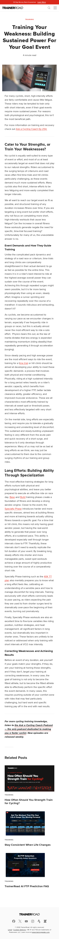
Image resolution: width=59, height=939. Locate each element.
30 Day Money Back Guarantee (29, 2)
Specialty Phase (13, 508)
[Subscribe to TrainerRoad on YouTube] (26, 921)
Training (29, 19)
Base (12, 497)
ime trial (23, 363)
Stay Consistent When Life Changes (28, 844)
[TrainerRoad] (12, 8)
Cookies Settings (19, 930)
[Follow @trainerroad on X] (20, 921)
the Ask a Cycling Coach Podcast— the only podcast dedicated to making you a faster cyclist (29, 729)
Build (23, 497)
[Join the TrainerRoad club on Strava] (39, 921)
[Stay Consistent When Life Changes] (29, 823)
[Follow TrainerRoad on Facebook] (13, 921)
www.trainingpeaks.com (41, 932)
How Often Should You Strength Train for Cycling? (29, 801)
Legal (10, 930)
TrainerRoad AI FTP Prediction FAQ (27, 886)
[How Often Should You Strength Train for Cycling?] (29, 778)
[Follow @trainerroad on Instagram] (32, 921)
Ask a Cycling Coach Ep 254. (31, 129)
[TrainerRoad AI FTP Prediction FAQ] (29, 865)
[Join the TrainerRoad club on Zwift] (45, 921)
